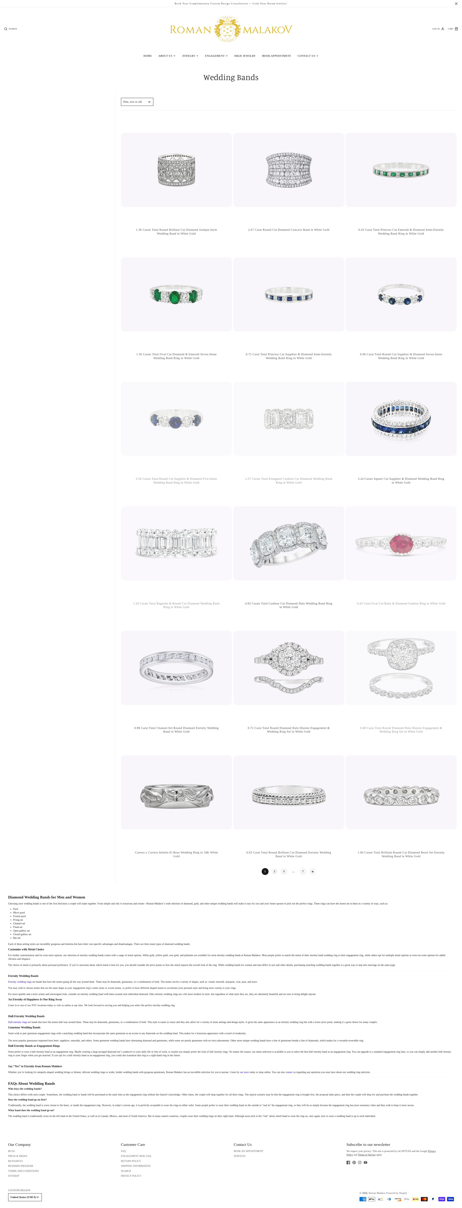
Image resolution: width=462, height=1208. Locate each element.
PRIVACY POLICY (131, 1176)
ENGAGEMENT (215, 55)
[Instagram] (359, 1162)
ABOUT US (165, 55)
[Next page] (312, 871)
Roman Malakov (377, 1193)
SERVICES (240, 1156)
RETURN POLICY (131, 1161)
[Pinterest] (354, 1162)
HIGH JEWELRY (245, 55)
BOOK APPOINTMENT (276, 55)
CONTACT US (306, 55)
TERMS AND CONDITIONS (23, 1171)
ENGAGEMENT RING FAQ (136, 1156)
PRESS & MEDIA (17, 1156)
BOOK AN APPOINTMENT (248, 1151)
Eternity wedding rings (20, 981)
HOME (147, 55)
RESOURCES (15, 1161)
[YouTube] (365, 1162)
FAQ (123, 1151)
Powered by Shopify (396, 1193)
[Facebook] (348, 1162)
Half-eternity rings (17, 1022)
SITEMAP (13, 1176)
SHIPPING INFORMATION (136, 1166)
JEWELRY (188, 55)
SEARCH (126, 1171)
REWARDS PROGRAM (20, 1166)
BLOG (11, 1151)
